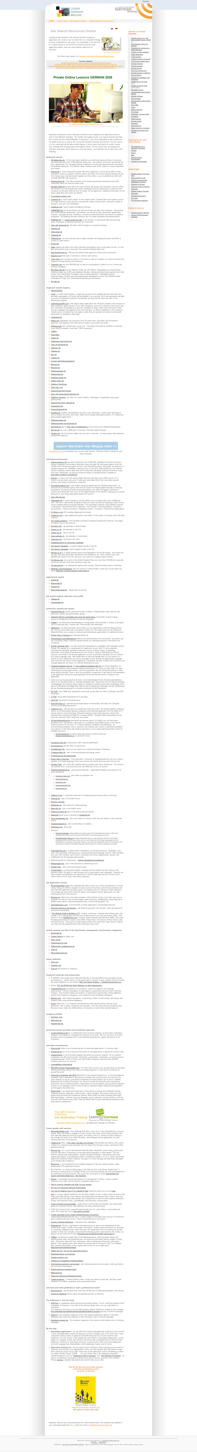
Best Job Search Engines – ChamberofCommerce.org (100, 982)
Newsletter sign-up (137, 90)
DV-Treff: (54, 691)
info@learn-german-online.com (110, 1440)
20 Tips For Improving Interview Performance (68, 1188)
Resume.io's (55, 897)
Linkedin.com (56, 965)
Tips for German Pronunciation (136, 158)
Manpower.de (56, 1225)
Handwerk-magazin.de (59, 1320)
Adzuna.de (55, 172)
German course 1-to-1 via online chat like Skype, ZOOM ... (141, 39)
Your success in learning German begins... (85, 82)
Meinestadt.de (56, 583)
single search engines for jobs (84, 63)
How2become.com (70, 918)
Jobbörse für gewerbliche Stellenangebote (67, 1261)
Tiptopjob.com (56, 265)
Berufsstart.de (56, 1291)
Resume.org (55, 1150)
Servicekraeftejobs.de (59, 818)
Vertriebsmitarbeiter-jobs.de (61, 666)
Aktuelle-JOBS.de (58, 187)
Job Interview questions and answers (65, 1264)
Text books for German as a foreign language (140, 49)
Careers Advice (57, 936)
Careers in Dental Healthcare (62, 1222)
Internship (134, 189)
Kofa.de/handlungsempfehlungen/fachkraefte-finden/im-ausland (75, 1311)
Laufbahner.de (56, 317)
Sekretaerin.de (57, 827)
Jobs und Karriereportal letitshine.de (65, 394)
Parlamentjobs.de (57, 612)
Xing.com (54, 962)
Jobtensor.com (56, 709)
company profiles (108, 66)
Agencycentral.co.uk (59, 462)
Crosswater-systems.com (61, 196)
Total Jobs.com (57, 387)
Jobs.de (54, 950)
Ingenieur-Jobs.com (63, 776)
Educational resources (138, 196)
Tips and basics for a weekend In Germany (138, 147)
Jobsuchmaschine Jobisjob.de (62, 403)
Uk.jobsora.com (57, 560)
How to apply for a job (138, 178)
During (133, 153)
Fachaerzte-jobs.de (58, 743)
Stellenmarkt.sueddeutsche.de (63, 946)
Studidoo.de (55, 413)
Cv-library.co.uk (57, 512)
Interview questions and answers (63, 908)
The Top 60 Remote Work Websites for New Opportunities (79, 985)
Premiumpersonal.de (59, 409)
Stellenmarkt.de (57, 374)
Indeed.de (55, 580)
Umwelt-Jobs (56, 867)
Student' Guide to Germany (140, 191)
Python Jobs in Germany (60, 635)
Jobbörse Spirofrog (58, 397)
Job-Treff (54, 700)
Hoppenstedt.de (57, 1024)
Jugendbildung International (61, 1065)
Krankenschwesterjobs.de (65, 736)
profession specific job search (106, 64)
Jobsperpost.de (57, 406)
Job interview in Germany (111, 1356)
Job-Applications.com (59, 905)
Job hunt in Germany (138, 184)
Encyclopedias (136, 98)
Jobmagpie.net (56, 500)
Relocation (134, 193)
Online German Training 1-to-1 (101, 21)
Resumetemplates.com (60, 886)
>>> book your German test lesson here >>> (85, 124)
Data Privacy (102, 1442)
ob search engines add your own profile (82, 64)
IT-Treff (54, 697)
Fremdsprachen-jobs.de (64, 838)
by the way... (110, 68)
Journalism (134, 116)
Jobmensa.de (56, 326)
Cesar (53, 294)
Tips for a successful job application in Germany (139, 181)
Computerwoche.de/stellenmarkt (63, 756)
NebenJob (55, 628)
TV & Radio (135, 112)
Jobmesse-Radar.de (58, 1294)
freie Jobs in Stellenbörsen (77, 427)
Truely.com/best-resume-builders (63, 1204)
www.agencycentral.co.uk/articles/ (64, 475)
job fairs (92, 68)
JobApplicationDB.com (60, 304)
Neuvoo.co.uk (56, 553)
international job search (102, 63)
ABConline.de (56, 1020)
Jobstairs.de (55, 348)
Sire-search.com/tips (81, 1211)
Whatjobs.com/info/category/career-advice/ (72, 571)
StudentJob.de (56, 1055)
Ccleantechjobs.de (58, 752)
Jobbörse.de (55, 1143)
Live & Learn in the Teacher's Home (71, 21)
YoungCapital (56, 870)
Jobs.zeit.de (55, 940)
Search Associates (62, 833)
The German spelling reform (140, 61)
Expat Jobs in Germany (60, 759)
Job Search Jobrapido (59, 546)
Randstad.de (56, 427)
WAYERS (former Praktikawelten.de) (65, 1068)
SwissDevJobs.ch (58, 704)
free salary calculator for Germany (80, 1143)
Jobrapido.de (56, 235)
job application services (57, 66)
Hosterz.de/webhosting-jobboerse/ (91, 860)
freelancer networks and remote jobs (90, 66)
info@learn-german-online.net (101, 1425)
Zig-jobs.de (55, 282)
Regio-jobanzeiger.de (59, 590)
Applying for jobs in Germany (84, 1356)
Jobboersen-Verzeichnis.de (61, 341)
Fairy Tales (134, 105)
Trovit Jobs (55, 259)
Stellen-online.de (57, 381)
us (73, 1425)
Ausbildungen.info (58, 749)
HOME (51, 21)
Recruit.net (55, 430)
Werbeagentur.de (57, 864)
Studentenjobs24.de (58, 824)
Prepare (133, 150)
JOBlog (54, 1237)
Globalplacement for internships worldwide (67, 543)
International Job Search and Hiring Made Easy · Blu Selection (85, 1175)
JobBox (54, 331)
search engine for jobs (73, 220)
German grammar (137, 64)
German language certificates (140, 73)
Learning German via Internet (140, 59)
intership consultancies (70, 68)
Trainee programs (57, 1279)
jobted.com (55, 321)
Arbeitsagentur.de (57, 181)
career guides (83, 68)
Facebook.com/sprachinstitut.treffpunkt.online (96, 56)
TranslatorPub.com (58, 851)
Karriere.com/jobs (58, 802)
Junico (53, 1004)
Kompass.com (56, 1017)
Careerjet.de (55, 199)
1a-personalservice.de (59, 1033)
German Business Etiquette (140, 213)
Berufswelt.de (56, 933)
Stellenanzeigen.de (58, 371)
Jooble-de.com (56, 207)
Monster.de (55, 365)
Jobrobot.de (55, 229)
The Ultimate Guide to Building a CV (66, 913)
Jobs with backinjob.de (60, 225)
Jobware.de (55, 351)
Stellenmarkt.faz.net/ (59, 943)
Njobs (53, 247)
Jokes (133, 107)
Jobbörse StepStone (59, 384)
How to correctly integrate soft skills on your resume (71, 1185)
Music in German (136, 109)
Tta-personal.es (57, 565)
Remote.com (56, 998)
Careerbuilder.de (57, 602)
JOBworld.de (56, 238)
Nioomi (53, 1179)
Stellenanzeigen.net (58, 378)
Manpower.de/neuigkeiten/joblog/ (63, 1248)
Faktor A (54, 1315)
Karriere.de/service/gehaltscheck (63, 1269)
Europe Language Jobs (60, 646)
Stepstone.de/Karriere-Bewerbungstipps (66, 1276)
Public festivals (136, 119)
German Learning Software (140, 52)
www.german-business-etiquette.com (86, 1407)
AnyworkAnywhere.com (60, 486)
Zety (52, 1194)
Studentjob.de (84, 815)
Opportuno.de (56, 256)
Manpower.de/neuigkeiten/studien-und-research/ (96, 1234)
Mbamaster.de (56, 1273)
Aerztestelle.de (57, 746)
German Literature (137, 96)
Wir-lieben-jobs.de (58, 160)
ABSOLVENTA (56, 291)
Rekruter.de (55, 368)
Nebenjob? (55, 815)
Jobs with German (58, 497)
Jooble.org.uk (56, 533)
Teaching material (137, 66)
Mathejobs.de (56, 805)
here (114, 1191)
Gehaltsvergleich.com (59, 1257)
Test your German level (138, 70)
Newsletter (146, 1)
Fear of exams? (136, 75)
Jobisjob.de (55, 799)
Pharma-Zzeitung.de (59, 812)
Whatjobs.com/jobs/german (61, 569)
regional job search (62, 64)
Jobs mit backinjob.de (59, 345)
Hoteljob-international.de (60, 770)
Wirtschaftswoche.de (59, 953)
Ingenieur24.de (61, 788)
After (132, 155)
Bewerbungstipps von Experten (63, 1254)
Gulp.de (54, 969)
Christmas (134, 123)
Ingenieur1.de (61, 782)
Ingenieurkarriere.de (63, 785)
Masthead (93, 1442)
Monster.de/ (55, 1048)
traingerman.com (55, 451)
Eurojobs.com (56, 526)
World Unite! (55, 1091)
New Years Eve (136, 126)
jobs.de (54, 355)
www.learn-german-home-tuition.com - (71, 1123)
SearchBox (55, 335)
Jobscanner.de (56, 232)
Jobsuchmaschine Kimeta (61, 391)
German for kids (136, 68)
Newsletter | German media (140, 114)
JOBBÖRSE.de (57, 210)
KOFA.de (54, 1303)
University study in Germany (140, 186)
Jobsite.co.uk (56, 530)
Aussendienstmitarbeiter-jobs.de (88, 666)
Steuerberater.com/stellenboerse (63, 639)
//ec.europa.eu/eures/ (59, 521)
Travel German (136, 57)
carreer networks (71, 66)
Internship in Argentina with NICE (64, 1075)
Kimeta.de (55, 244)
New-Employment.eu (59, 253)
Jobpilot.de (55, 358)
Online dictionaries (137, 54)
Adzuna (54, 478)
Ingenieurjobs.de (62, 779)
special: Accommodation (139, 161)
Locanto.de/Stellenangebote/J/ (63, 361)
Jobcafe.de (55, 587)
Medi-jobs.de (56, 809)
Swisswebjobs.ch (57, 536)
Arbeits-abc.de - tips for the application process (69, 1251)
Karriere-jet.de (56, 1052)
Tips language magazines (139, 200)
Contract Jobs (56, 764)
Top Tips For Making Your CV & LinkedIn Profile (69, 1191)
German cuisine (136, 121)
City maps (134, 198)
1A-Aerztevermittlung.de (60, 720)
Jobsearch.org (56, 539)
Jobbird (54, 623)
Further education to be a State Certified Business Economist (75, 1215)
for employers (100, 68)
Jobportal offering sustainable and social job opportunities (73, 617)
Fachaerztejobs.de (62, 734)
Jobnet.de (55, 338)
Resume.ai (55, 1164)
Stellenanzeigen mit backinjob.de (64, 423)
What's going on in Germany (140, 128)
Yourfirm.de (55, 433)
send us (60, 1360)
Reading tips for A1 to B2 (139, 82)
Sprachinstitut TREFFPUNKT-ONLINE (73, 1444)
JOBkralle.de (56, 220)
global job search (67, 63)
